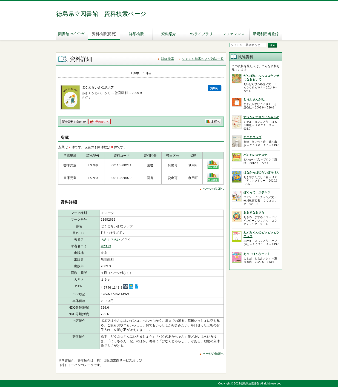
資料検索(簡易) (104, 34)
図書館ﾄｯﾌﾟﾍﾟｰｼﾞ (72, 34)
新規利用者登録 (266, 34)
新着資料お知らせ (74, 121)
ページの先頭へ (213, 189)
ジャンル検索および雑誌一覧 (203, 59)
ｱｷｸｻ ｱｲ (106, 246)
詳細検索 (136, 34)
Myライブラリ (201, 34)
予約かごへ (102, 121)
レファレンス (233, 34)
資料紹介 (168, 34)
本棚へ (215, 121)
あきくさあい (110, 239)
